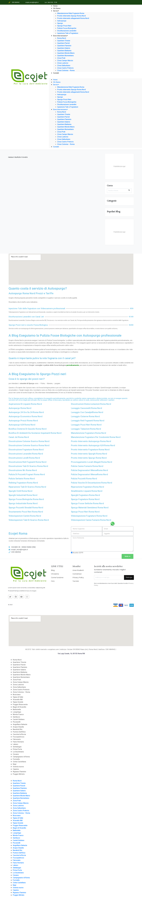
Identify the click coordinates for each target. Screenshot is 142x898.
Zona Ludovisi (62, 63)
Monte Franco (18, 714)
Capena (16, 769)
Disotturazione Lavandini (66, 104)
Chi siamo (55, 574)
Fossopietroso (18, 737)
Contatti (56, 73)
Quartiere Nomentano (65, 56)
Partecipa (129, 577)
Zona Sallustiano (63, 65)
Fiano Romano (18, 742)
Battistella (17, 709)
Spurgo (60, 23)
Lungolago (17, 712)
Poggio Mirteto (19, 774)
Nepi (14, 764)
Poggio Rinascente (20, 704)
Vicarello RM (18, 700)
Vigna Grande (18, 702)
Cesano (16, 754)
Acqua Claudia (18, 727)
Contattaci (77, 574)
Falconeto (17, 739)
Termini (76, 581)
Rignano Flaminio (19, 772)
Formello (16, 759)
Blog (53, 570)
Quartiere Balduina (64, 51)
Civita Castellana (19, 762)
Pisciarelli (16, 722)
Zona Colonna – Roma (66, 70)
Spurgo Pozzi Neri (64, 26)
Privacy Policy (78, 577)
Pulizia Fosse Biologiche (66, 28)
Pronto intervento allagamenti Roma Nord (73, 18)
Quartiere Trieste (63, 41)
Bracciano (17, 695)
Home (55, 80)
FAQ (52, 581)
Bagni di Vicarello (19, 707)
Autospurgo (61, 21)
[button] (91, 77)
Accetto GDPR (78, 553)
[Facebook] (16, 597)
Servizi (55, 11)
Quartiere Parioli (63, 43)
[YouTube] (21, 597)
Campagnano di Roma (21, 757)
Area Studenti (78, 570)
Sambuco (16, 717)
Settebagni (17, 747)
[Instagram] (27, 597)
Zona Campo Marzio (65, 61)
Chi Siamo (57, 82)
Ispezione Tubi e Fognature (67, 107)
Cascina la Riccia (19, 734)
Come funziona (57, 577)
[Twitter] (10, 597)
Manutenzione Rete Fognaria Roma (70, 13)
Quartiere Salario (63, 48)
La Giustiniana (18, 752)
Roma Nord (61, 38)
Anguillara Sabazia (20, 724)
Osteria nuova (18, 767)
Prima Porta (17, 749)
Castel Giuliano (19, 719)
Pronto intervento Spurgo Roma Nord (71, 16)
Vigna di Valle (18, 697)
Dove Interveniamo (60, 36)
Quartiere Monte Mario (66, 53)
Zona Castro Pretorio (65, 68)
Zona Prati (61, 58)
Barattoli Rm (17, 729)
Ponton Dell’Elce (19, 732)
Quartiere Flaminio (64, 46)
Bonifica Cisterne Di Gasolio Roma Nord (27, 429)
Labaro (15, 744)
